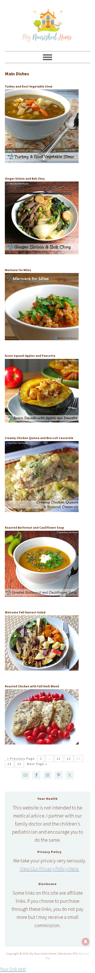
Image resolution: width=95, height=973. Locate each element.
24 (9, 764)
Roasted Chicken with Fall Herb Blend (32, 686)
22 (69, 758)
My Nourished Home (47, 23)
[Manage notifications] (85, 941)
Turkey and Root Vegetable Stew (28, 86)
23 (79, 758)
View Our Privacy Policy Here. (49, 868)
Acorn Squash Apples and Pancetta (30, 356)
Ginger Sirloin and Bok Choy (25, 179)
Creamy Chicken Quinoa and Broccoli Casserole (39, 438)
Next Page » (37, 764)
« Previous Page (21, 758)
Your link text (13, 969)
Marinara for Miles (18, 270)
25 (19, 764)
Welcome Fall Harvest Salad (25, 612)
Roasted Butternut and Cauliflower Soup (34, 528)
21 (59, 758)
